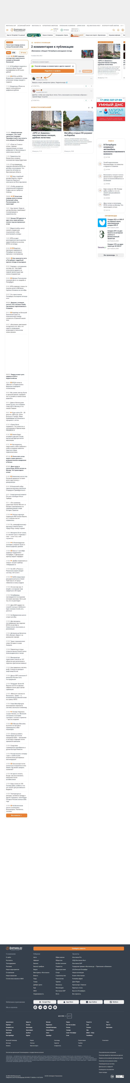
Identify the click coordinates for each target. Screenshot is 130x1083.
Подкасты (59, 966)
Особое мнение (61, 963)
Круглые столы (77, 988)
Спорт (58, 972)
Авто (35, 957)
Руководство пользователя (106, 1069)
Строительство (61, 975)
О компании (10, 972)
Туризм (58, 982)
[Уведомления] (118, 30)
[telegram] (40, 1007)
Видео (35, 969)
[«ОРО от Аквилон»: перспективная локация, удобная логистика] (46, 121)
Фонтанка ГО (36, 25)
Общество (59, 960)
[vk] (45, 1007)
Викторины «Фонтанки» (41, 972)
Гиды (35, 979)
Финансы (59, 985)
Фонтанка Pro (77, 957)
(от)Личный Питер (24, 25)
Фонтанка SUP (11, 25)
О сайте (8, 957)
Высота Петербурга (78, 991)
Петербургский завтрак (110, 25)
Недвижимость (38, 994)
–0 (91, 86)
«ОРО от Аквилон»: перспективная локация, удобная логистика (44, 135)
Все (8, 53)
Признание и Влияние (67, 25)
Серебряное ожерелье (50, 25)
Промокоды (111, 216)
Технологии (60, 979)
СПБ (13, 53)
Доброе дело (37, 985)
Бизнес (35, 963)
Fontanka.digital (77, 979)
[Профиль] (122, 30)
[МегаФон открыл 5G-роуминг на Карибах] (78, 121)
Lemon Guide (81, 25)
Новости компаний (41, 107)
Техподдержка (11, 963)
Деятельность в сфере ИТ (106, 1066)
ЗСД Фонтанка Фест (93, 25)
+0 (86, 86)
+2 (86, 100)
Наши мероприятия (12, 969)
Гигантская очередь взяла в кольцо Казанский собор (15, 46)
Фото (57, 994)
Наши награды (103, 1072)
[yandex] (55, 1007)
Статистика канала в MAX (15, 979)
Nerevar (38, 90)
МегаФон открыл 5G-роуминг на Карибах (78, 134)
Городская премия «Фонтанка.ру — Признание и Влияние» (92, 966)
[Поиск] (113, 30)
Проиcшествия (61, 969)
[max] (35, 1007)
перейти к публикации (42, 42)
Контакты (9, 960)
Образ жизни (60, 957)
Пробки (65, 30)
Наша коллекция (78, 972)
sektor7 (38, 77)
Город (35, 982)
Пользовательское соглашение (107, 1052)
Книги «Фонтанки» (78, 975)
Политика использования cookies (108, 1061)
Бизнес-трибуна (38, 966)
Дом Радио (76, 982)
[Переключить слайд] (124, 51)
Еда (34, 988)
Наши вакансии (11, 975)
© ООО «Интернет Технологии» (53, 1076)
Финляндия (59, 988)
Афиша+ (36, 960)
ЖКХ (35, 991)
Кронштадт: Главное (79, 985)
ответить (36, 86)
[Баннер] (34, 35)
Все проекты (76, 994)
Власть (35, 975)
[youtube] (50, 1007)
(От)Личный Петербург (79, 969)
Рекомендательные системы (106, 1064)
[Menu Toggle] (7, 30)
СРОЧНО (9, 42)
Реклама (9, 966)
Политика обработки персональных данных (111, 1055)
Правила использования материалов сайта (111, 1058)
